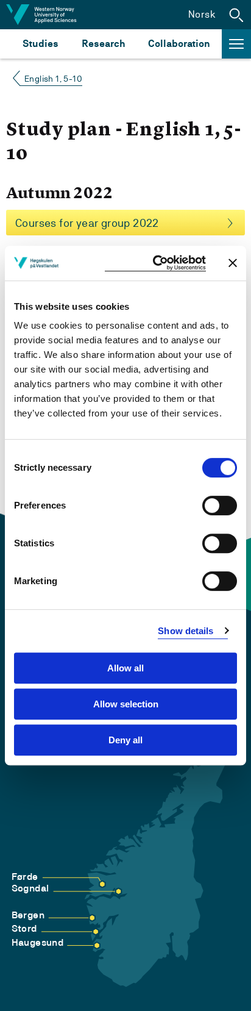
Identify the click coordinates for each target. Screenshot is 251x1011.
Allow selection (125, 704)
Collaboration (179, 43)
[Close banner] (232, 263)
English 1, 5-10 (53, 79)
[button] (236, 14)
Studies (40, 43)
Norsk (202, 14)
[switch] (219, 505)
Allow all (125, 668)
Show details (185, 631)
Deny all (125, 740)
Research (103, 43)
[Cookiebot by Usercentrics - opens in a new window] (155, 263)
